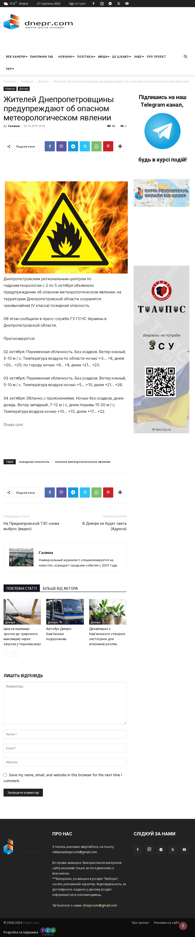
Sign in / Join (77, 3)
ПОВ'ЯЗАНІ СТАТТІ (22, 588)
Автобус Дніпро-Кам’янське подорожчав (59, 634)
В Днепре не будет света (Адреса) (104, 526)
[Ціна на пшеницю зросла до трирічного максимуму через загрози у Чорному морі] (22, 612)
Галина (14, 126)
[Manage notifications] (183, 926)
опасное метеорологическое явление (82, 462)
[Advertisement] (63, 43)
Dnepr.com (13, 424)
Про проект (156, 56)
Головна (10, 81)
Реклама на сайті (166, 922)
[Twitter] (118, 3)
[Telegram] (110, 3)
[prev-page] (7, 654)
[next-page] (15, 654)
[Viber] (61, 146)
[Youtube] (127, 3)
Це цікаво (120, 56)
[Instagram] (102, 3)
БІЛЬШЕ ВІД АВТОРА (60, 588)
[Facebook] (93, 3)
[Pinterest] (108, 146)
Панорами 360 (41, 56)
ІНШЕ (138, 56)
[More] (120, 146)
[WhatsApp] (96, 146)
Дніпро (43, 81)
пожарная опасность (34, 462)
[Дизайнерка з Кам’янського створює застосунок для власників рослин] (107, 612)
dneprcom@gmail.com (100, 905)
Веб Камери (15, 56)
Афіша (102, 56)
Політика (85, 56)
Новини (65, 56)
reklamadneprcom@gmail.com (74, 852)
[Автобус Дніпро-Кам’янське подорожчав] (65, 612)
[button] (185, 56)
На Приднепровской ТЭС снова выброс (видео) (31, 526)
